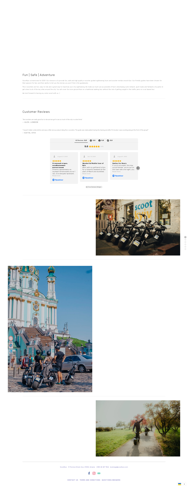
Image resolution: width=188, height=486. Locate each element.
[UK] (181, 484)
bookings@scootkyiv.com (119, 467)
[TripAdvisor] (98, 473)
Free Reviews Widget (94, 187)
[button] (50, 168)
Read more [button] (56, 176)
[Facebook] (89, 473)
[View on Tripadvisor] (54, 156)
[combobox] (181, 484)
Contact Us (72, 480)
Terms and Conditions (90, 480)
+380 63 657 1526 (102, 467)
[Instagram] (94, 473)
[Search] (8, 4)
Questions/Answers (111, 480)
